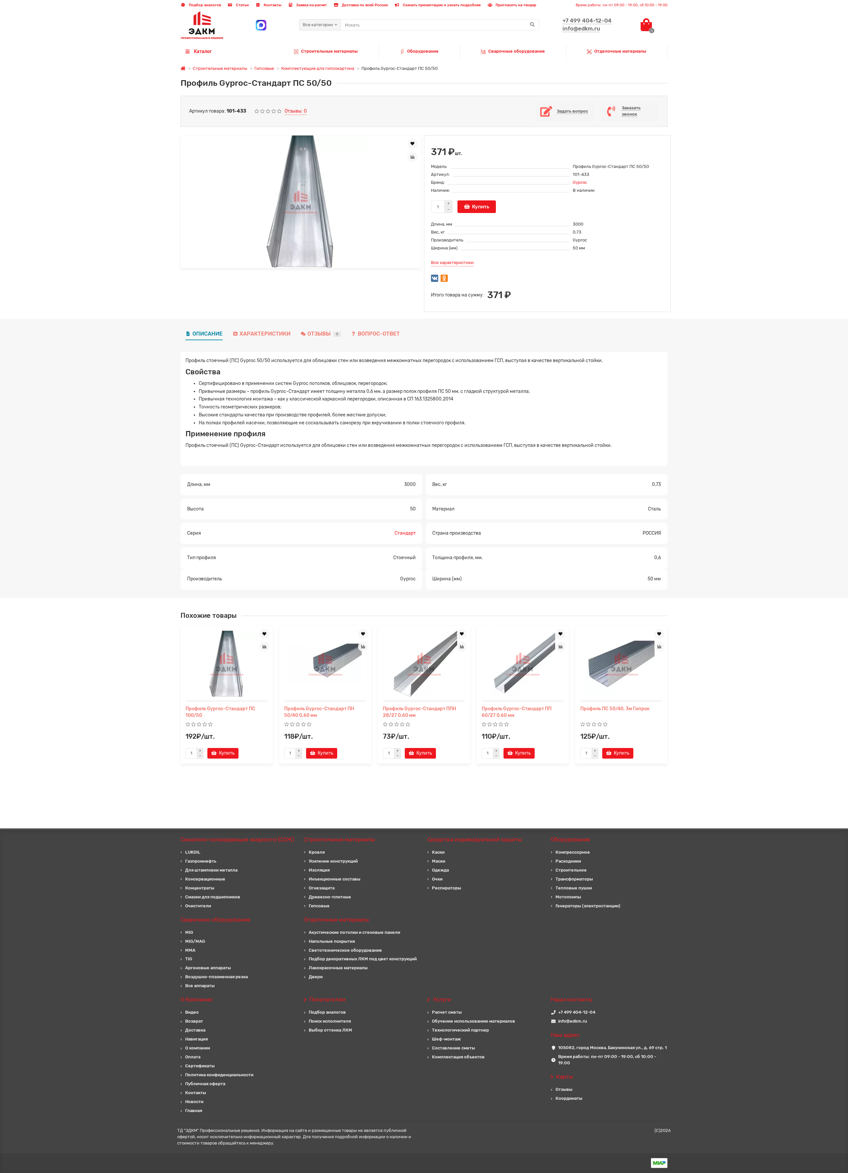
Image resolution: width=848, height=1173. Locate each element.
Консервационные (205, 879)
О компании (197, 1047)
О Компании (196, 999)
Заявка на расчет (311, 5)
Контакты (272, 5)
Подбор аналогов (204, 5)
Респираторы (446, 887)
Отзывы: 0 (296, 111)
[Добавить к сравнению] (412, 157)
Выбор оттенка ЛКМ (330, 1030)
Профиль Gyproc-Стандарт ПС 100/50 (220, 712)
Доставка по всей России (364, 5)
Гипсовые (264, 68)
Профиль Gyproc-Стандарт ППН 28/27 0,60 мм (419, 712)
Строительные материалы (329, 51)
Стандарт (405, 533)
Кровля (317, 852)
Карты (564, 1076)
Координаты (569, 1098)
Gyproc (580, 182)
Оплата (192, 1056)
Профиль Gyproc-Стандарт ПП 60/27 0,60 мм (517, 712)
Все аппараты (200, 985)
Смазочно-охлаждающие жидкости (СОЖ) (237, 839)
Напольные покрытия (332, 941)
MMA (190, 950)
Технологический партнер (460, 1030)
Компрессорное (573, 852)
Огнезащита (322, 887)
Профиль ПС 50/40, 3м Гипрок (615, 709)
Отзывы (322, 334)
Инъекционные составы (334, 879)
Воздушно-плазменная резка (216, 976)
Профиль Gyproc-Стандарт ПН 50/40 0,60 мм (319, 712)
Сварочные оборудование (516, 51)
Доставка (195, 1030)
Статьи (242, 5)
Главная (193, 1110)
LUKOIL (192, 852)
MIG (189, 932)
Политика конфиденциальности (219, 1074)
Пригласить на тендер (515, 5)
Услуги (442, 999)
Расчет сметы (447, 1012)
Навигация (196, 1039)
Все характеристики (452, 262)
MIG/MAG (195, 941)
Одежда (440, 870)
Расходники (568, 861)
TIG (188, 958)
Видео (192, 1012)
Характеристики (265, 334)
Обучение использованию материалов (473, 1021)
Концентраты (199, 887)
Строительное (571, 870)
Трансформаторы (574, 879)
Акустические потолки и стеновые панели (354, 932)
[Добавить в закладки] (412, 144)
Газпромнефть (200, 861)
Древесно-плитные (330, 896)
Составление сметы (453, 1047)
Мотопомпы (568, 896)
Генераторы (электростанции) (588, 905)
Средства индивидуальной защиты (474, 839)
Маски (438, 861)
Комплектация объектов (458, 1056)
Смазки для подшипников (212, 896)
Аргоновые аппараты (208, 967)
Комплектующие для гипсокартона (317, 68)
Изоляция (319, 870)
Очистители (198, 905)
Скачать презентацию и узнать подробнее (441, 5)
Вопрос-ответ (379, 334)
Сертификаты (200, 1065)
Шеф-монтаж (446, 1039)
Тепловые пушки (574, 887)
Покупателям (327, 999)
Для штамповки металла (211, 870)
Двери (316, 976)
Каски (438, 852)
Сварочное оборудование (215, 919)
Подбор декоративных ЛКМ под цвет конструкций (363, 958)
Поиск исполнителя (330, 1021)
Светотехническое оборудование (345, 950)
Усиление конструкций (333, 861)
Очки (437, 879)
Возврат (194, 1021)
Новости (194, 1101)
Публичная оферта (205, 1083)
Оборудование (423, 51)
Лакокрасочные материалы (338, 967)
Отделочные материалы (620, 51)
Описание (207, 334)
